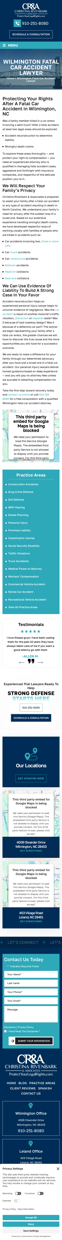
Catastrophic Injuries (21, 538)
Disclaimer (10, 1027)
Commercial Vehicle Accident (26, 584)
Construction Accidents (23, 484)
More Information (30, 841)
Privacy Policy (25, 1027)
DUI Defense (16, 499)
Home (11, 1083)
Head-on (10, 271)
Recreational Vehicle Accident (27, 599)
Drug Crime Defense (20, 491)
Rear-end (10, 278)
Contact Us (31, 1093)
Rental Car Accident (20, 591)
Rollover (10, 265)
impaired (38, 318)
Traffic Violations (19, 553)
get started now (31, 778)
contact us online (19, 394)
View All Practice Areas (23, 607)
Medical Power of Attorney (25, 568)
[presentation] (21, 662)
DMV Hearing (16, 507)
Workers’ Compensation (23, 576)
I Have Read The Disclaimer (24, 1031)
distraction (22, 318)
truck (14, 252)
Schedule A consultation (31, 34)
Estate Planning (18, 515)
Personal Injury (18, 522)
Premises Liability (19, 530)
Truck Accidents (18, 561)
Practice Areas (42, 1083)
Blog (23, 1083)
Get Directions (31, 851)
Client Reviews (23, 1088)
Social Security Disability (24, 545)
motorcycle (18, 258)
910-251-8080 (35, 23)
